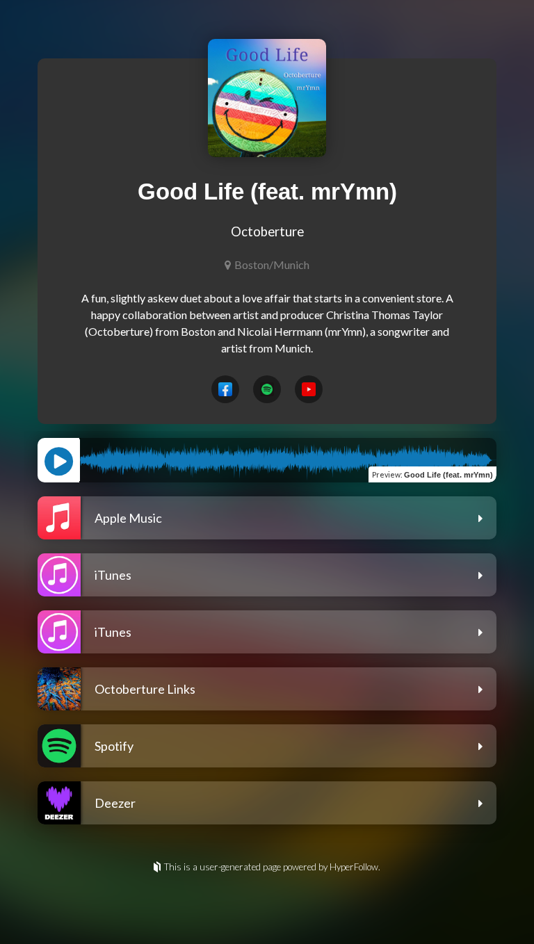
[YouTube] (309, 389)
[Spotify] (267, 389)
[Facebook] (225, 389)
